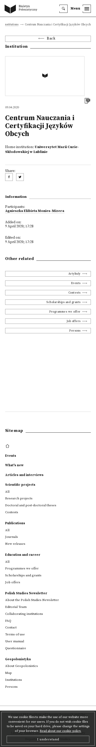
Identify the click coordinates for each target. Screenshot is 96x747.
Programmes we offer (65, 312)
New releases (15, 544)
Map (8, 673)
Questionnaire (15, 648)
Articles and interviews (24, 475)
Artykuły (74, 274)
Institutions (11, 24)
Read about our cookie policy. (60, 731)
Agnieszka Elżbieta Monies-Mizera (34, 211)
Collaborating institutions (24, 614)
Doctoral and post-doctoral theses (30, 505)
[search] (63, 9)
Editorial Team (16, 607)
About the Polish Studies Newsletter (32, 600)
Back (51, 38)
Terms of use (15, 634)
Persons (75, 331)
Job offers (74, 321)
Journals (11, 537)
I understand (48, 739)
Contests (74, 293)
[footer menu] (8, 446)
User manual (14, 641)
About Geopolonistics (21, 666)
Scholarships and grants (63, 302)
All (7, 492)
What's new (14, 465)
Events (76, 283)
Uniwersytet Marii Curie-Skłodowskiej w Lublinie (42, 149)
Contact (11, 627)
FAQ (8, 621)
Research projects (19, 498)
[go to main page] (22, 9)
